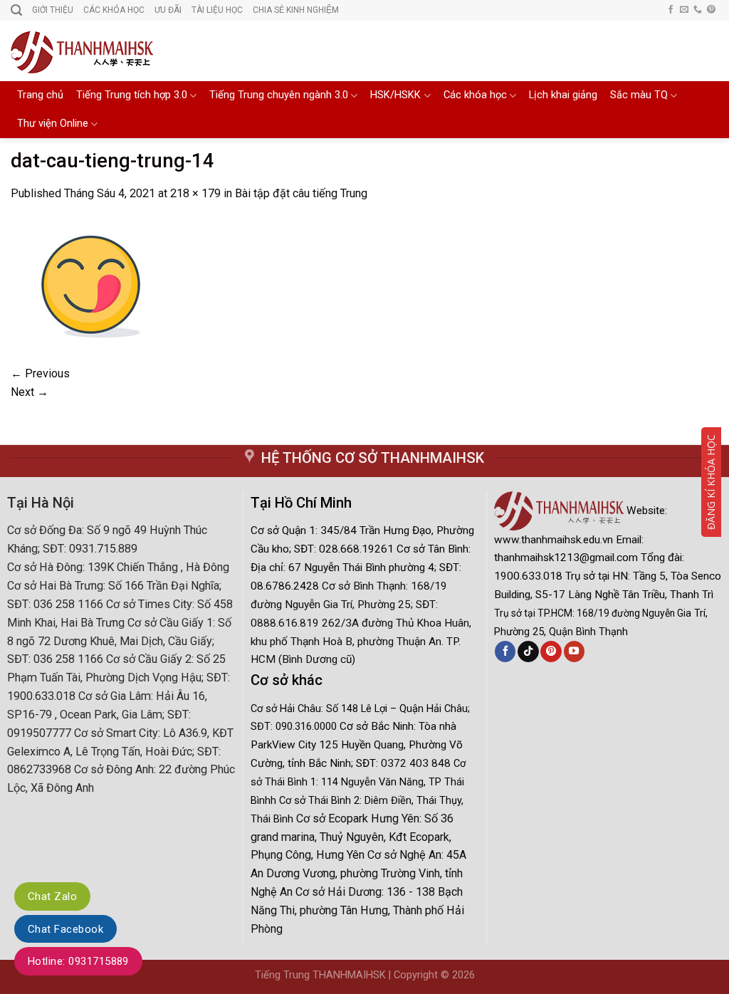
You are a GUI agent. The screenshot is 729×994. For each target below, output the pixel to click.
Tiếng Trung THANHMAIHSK (320, 975)
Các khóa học (475, 95)
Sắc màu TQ (639, 95)
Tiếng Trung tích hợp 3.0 (131, 95)
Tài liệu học (217, 10)
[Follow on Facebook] (670, 10)
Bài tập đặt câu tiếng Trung (301, 193)
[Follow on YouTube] (574, 651)
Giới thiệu (52, 10)
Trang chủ (40, 95)
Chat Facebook (65, 929)
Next (29, 392)
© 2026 (458, 975)
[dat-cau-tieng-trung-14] (88, 282)
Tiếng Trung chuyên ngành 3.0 (278, 95)
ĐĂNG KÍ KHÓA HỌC (711, 482)
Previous (40, 373)
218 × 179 (195, 193)
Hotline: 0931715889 (78, 961)
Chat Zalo (52, 896)
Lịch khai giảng (563, 95)
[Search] (16, 10)
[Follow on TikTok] (528, 651)
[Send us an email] (684, 10)
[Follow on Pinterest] (711, 10)
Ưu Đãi (168, 10)
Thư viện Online (52, 123)
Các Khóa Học (114, 10)
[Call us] (697, 10)
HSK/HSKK (395, 95)
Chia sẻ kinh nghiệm (296, 10)
